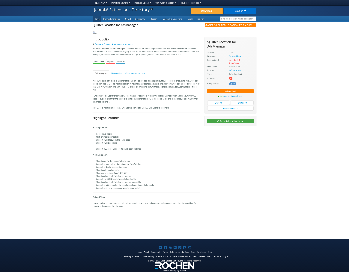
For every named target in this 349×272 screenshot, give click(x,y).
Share (120, 61)
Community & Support (165, 2)
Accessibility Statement (131, 256)
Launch (239, 10)
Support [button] (154, 18)
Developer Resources (190, 2)
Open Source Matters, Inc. (172, 260)
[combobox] (238, 18)
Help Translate (199, 256)
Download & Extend (120, 2)
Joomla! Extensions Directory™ (123, 9)
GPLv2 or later (235, 70)
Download (206, 10)
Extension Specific (103, 44)
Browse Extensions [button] (111, 18)
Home (97, 18)
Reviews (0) (116, 73)
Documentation (231, 108)
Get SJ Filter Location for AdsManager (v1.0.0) (232, 25)
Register (200, 18)
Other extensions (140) (135, 73)
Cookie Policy (162, 256)
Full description (101, 73)
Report (110, 61)
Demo (219, 102)
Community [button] (140, 18)
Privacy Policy (148, 256)
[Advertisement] (230, 146)
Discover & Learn (142, 2)
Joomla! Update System (233, 96)
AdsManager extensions (122, 44)
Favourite (98, 61)
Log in (190, 18)
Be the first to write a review (231, 121)
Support (243, 102)
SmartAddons (235, 56)
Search (128, 18)
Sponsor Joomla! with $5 (180, 256)
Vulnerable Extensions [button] (173, 18)
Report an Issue (214, 256)
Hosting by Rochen (174, 270)
